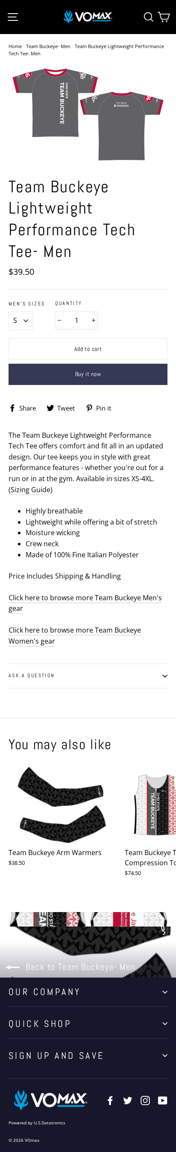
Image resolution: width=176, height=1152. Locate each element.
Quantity (68, 303)
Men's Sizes (27, 304)
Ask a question (32, 675)
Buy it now (88, 374)
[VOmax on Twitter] (127, 1100)
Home (15, 46)
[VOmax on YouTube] (162, 1100)
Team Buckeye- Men (48, 46)
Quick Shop (40, 1023)
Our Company (45, 992)
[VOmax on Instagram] (145, 1100)
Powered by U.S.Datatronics (37, 1123)
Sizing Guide (30, 489)
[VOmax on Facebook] (110, 1100)
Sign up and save (56, 1055)
